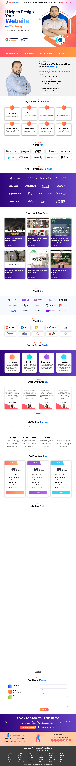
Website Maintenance (47, 128)
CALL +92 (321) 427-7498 (48, 727)
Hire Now (10, 34)
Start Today (15, 492)
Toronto (41, 757)
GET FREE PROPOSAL (28, 727)
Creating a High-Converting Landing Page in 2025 (20, 660)
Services (29, 2)
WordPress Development (46, 112)
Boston (20, 757)
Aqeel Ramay (9, 557)
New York (10, 753)
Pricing (59, 2)
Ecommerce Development (12, 112)
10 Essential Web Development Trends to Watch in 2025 (21, 607)
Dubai (61, 759)
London (9, 755)
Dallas (40, 755)
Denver (51, 755)
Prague (61, 761)
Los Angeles (31, 753)
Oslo (40, 753)
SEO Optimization (29, 128)
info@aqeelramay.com (17, 697)
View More (38, 282)
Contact (55, 2)
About (25, 2)
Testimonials (47, 2)
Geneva (51, 753)
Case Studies (40, 2)
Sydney (19, 755)
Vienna (61, 753)
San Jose (10, 759)
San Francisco (21, 761)
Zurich (30, 761)
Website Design (64, 112)
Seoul (29, 759)
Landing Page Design (12, 128)
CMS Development (64, 128)
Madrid (61, 757)
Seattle (9, 761)
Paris (9, 757)
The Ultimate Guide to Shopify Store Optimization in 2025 (22, 554)
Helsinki (62, 755)
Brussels (51, 761)
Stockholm (31, 757)
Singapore (41, 759)
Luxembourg (52, 759)
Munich (40, 761)
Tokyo (19, 759)
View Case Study (8, 245)
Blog (51, 2)
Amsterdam (52, 757)
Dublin (30, 755)
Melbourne (20, 753)
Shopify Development (29, 112)
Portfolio (35, 2)
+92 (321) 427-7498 (66, 2)
